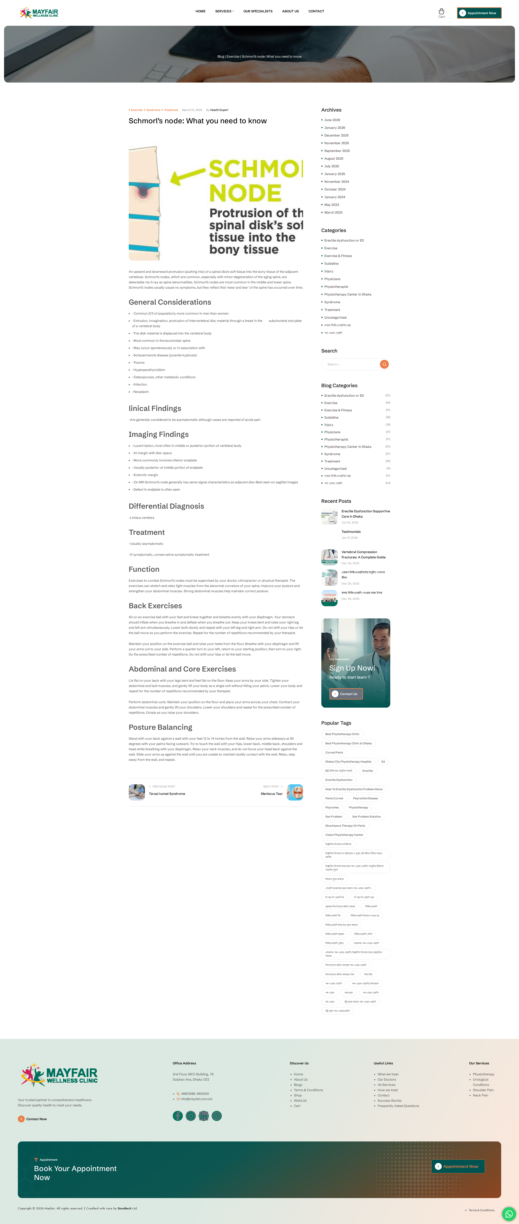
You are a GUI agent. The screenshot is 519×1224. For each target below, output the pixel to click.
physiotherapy (358, 807)
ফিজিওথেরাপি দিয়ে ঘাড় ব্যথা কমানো (341, 925)
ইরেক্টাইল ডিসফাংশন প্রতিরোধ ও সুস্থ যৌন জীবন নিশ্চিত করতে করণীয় (353, 855)
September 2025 (337, 151)
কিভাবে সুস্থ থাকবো (334, 879)
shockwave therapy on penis (345, 825)
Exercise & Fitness (338, 256)
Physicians (332, 279)
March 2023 (333, 212)
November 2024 (336, 181)
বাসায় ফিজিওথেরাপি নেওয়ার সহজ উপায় (362, 593)
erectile (367, 771)
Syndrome (153, 110)
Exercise (233, 56)
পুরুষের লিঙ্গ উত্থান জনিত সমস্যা (340, 906)
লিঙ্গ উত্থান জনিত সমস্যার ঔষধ (339, 974)
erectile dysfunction (338, 780)
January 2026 (334, 128)
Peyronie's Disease (365, 798)
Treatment (171, 110)
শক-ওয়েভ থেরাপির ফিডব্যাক (365, 983)
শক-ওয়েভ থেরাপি (333, 983)
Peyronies (332, 807)
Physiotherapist (336, 287)
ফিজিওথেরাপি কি (332, 915)
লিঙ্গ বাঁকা (368, 974)
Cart (442, 17)
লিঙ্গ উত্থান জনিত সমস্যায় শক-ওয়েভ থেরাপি (345, 965)
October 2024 (335, 189)
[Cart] (442, 11)
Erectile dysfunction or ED (344, 240)
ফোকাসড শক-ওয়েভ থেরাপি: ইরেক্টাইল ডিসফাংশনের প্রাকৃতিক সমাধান (353, 954)
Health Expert (219, 110)
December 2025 (336, 135)
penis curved (334, 798)
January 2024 (334, 197)
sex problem (333, 816)
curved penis (334, 752)
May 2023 (331, 205)
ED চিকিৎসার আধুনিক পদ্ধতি (338, 771)
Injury (328, 271)
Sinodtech (124, 1208)
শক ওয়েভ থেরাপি (333, 333)
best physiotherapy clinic (342, 734)
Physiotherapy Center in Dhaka (347, 294)
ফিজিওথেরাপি (371, 906)
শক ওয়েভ (329, 992)
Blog (221, 56)
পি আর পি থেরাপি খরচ (364, 897)
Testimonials (351, 532)
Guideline (331, 263)
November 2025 (336, 143)
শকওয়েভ (348, 992)
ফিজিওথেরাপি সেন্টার (334, 943)
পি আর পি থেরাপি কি (334, 897)
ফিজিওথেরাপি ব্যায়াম (334, 934)
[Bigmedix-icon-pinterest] (217, 1116)
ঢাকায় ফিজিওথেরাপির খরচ (337, 325)
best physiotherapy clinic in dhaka (348, 743)
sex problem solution (366, 816)
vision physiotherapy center (344, 835)
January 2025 (334, 174)
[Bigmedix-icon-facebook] (178, 1116)
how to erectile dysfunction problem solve (354, 789)
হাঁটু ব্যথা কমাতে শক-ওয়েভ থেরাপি (360, 1002)
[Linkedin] (204, 1116)
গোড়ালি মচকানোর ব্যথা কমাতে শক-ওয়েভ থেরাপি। (348, 888)
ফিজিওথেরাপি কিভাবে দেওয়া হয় (365, 915)
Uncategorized (335, 317)
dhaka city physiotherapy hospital (348, 761)
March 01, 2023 (192, 110)
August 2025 (333, 158)
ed (383, 761)
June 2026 (332, 120)
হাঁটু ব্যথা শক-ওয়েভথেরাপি (337, 1011)
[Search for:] (355, 364)
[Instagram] (191, 1116)
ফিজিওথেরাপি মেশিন (363, 934)
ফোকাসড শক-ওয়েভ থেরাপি (366, 943)
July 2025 (331, 166)
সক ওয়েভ (329, 1002)
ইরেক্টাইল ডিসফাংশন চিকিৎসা (338, 844)
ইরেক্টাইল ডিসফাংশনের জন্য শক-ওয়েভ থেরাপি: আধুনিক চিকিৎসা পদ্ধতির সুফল (354, 868)
